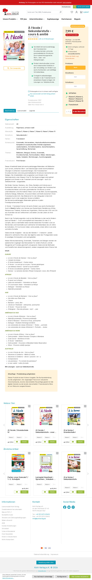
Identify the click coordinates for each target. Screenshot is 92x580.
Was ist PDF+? (7, 512)
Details (24, 441)
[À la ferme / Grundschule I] (74, 416)
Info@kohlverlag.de (39, 518)
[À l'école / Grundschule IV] (18, 416)
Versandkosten (42, 571)
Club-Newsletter (7, 534)
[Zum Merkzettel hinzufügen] (29, 406)
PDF (75, 77)
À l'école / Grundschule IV (18, 431)
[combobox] (42, 12)
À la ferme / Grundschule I (70, 431)
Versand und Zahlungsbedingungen (14, 517)
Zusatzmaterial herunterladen (12, 509)
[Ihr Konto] (76, 12)
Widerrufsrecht (7, 520)
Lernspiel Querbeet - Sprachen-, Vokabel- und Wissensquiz (45, 478)
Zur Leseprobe (15, 68)
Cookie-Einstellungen (9, 526)
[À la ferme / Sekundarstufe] (74, 463)
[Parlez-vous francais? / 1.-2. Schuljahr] (18, 463)
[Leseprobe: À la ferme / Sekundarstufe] (73, 491)
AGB (3, 523)
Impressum (54, 554)
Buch (75, 67)
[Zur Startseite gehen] (11, 11)
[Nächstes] (88, 425)
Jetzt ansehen (67, 2)
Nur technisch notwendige (43, 576)
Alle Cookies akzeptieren (80, 576)
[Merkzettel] (72, 12)
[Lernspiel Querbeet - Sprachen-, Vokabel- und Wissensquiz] (46, 463)
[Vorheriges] (4, 425)
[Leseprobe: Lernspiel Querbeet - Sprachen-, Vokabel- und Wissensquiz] (45, 491)
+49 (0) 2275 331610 (42, 514)
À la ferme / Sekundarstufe (70, 478)
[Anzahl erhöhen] (70, 111)
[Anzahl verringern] (66, 111)
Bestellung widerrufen (46, 562)
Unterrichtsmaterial (8, 531)
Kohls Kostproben (8, 539)
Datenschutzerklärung (41, 554)
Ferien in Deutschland (9, 537)
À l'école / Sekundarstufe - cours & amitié (45, 431)
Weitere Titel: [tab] (9, 403)
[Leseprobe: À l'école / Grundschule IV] (17, 441)
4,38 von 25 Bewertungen (46, 39)
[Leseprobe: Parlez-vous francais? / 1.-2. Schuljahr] (17, 491)
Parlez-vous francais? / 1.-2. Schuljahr (18, 478)
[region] (46, 2)
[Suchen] (60, 12)
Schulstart (5, 528)
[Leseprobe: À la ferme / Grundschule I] (73, 441)
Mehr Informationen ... (8, 578)
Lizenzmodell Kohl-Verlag (10, 507)
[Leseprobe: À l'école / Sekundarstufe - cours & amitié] (45, 441)
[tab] (10, 110)
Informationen (8, 502)
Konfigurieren (61, 576)
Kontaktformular (7, 515)
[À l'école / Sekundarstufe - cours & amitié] (14, 45)
